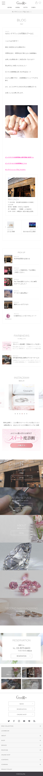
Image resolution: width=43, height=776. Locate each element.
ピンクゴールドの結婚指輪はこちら (16, 163)
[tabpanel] (21, 397)
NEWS (22, 704)
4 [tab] (22, 413)
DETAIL (21, 478)
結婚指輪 (17, 7)
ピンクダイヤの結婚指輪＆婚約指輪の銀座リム (19, 157)
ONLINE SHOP (22, 714)
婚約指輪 (10, 7)
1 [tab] (15, 413)
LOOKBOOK (5, 731)
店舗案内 (33, 7)
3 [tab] (19, 413)
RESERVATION (21, 656)
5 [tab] (24, 413)
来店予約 (25, 7)
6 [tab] (26, 413)
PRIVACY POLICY (6, 769)
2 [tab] (17, 413)
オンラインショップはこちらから (15, 169)
